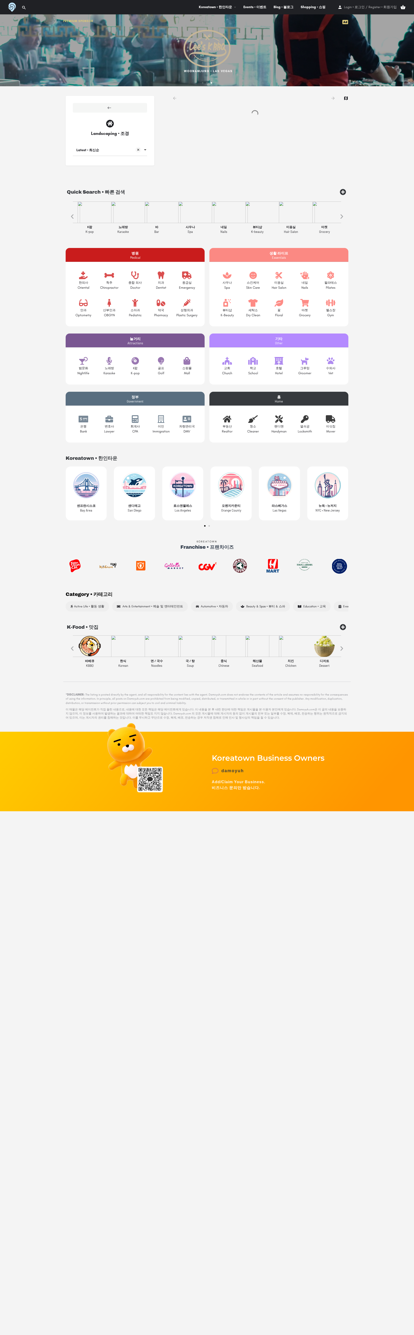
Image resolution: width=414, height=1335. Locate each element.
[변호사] (109, 419)
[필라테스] (330, 275)
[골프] (161, 361)
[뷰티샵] (227, 303)
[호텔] (279, 361)
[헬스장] (330, 303)
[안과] (83, 303)
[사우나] (227, 275)
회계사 (135, 426)
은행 (83, 426)
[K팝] (135, 361)
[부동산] (227, 419)
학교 (253, 368)
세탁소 (253, 310)
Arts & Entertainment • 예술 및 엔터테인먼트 (152, 606)
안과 (83, 310)
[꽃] (279, 303)
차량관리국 (187, 426)
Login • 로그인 (354, 7)
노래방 (109, 368)
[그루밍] (305, 361)
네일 (305, 282)
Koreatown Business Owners (268, 758)
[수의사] (330, 361)
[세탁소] (253, 303)
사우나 (227, 282)
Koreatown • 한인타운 (215, 7)
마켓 (305, 310)
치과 (161, 282)
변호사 (109, 426)
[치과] (161, 275)
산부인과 (109, 310)
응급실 (187, 282)
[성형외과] (187, 303)
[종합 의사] (135, 275)
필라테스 (330, 282)
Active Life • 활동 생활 (88, 606)
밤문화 (83, 368)
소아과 (135, 310)
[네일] (305, 275)
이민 (161, 426)
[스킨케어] (253, 275)
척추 (109, 282)
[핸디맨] (279, 419)
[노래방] (109, 361)
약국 (161, 310)
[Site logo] (11, 6)
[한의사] (83, 275)
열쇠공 (305, 426)
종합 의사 (135, 282)
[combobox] (110, 150)
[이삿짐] (330, 419)
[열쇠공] (305, 419)
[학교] (253, 361)
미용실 (279, 282)
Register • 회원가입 (382, 7)
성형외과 (187, 310)
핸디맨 (279, 426)
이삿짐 (330, 426)
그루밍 (305, 368)
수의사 (330, 368)
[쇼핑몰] (187, 361)
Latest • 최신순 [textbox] (87, 150)
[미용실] (279, 275)
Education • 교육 (313, 606)
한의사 (83, 282)
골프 (161, 368)
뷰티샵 (227, 310)
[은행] (83, 419)
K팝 (135, 368)
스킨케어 (253, 282)
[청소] (253, 419)
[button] (202, 83)
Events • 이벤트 (254, 7)
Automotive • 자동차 (213, 606)
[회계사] (135, 419)
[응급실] (187, 275)
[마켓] (305, 303)
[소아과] (135, 303)
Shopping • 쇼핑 (313, 7)
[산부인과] (109, 303)
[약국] (161, 303)
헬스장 (330, 310)
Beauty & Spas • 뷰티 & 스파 (264, 606)
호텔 (279, 368)
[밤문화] (83, 361)
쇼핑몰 (187, 368)
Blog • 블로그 (283, 7)
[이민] (161, 419)
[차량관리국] (187, 419)
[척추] (109, 275)
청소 (253, 426)
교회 (227, 368)
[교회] (227, 361)
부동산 (227, 426)
